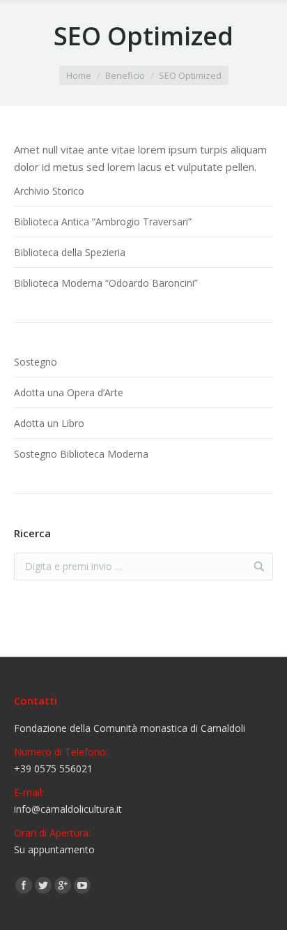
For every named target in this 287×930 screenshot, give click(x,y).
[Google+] (62, 885)
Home (78, 75)
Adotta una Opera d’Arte (68, 392)
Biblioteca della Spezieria (69, 252)
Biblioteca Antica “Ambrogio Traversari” (103, 221)
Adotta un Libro (49, 423)
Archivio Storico (49, 190)
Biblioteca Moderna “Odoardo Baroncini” (106, 283)
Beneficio (125, 75)
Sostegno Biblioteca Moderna (81, 453)
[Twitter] (43, 885)
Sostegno (35, 361)
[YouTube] (82, 885)
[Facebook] (23, 885)
